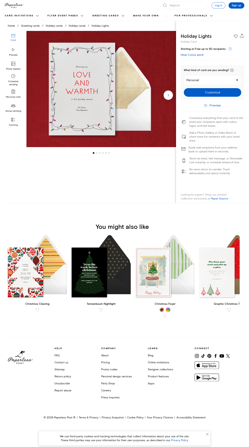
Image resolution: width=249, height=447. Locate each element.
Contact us (61, 362)
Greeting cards (105, 15)
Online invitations (158, 362)
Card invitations (19, 15)
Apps (151, 383)
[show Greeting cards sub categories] (123, 15)
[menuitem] (22, 16)
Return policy (62, 376)
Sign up (236, 5)
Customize (212, 92)
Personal (192, 80)
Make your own (146, 15)
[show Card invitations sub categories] (37, 15)
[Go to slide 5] (103, 153)
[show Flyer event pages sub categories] (82, 15)
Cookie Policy (135, 417)
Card (13, 40)
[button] (232, 70)
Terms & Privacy (88, 417)
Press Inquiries (110, 397)
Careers (106, 390)
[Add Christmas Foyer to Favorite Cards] (165, 316)
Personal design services (116, 376)
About (105, 355)
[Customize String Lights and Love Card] (101, 89)
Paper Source (219, 198)
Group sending (13, 111)
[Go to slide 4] (100, 153)
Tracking (13, 125)
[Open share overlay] (242, 35)
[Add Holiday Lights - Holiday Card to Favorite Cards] (235, 36)
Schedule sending (13, 83)
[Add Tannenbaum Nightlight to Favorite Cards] (101, 309)
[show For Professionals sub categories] (211, 15)
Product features (158, 376)
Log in (218, 5)
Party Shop (108, 383)
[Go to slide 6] (106, 153)
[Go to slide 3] (96, 153)
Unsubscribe (62, 383)
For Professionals (191, 15)
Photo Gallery (13, 69)
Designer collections (160, 369)
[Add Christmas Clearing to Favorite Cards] (37, 309)
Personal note (13, 97)
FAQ (57, 355)
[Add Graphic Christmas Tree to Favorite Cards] (228, 309)
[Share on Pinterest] (209, 356)
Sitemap (59, 369)
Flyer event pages (62, 15)
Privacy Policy (179, 440)
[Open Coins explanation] (230, 49)
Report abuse (62, 390)
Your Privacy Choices (160, 417)
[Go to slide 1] (93, 153)
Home (11, 25)
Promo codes (109, 369)
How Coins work (192, 55)
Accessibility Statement (191, 417)
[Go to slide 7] (109, 153)
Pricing (105, 362)
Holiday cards (54, 25)
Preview (13, 55)
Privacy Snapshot (113, 417)
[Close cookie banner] (207, 434)
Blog (150, 355)
